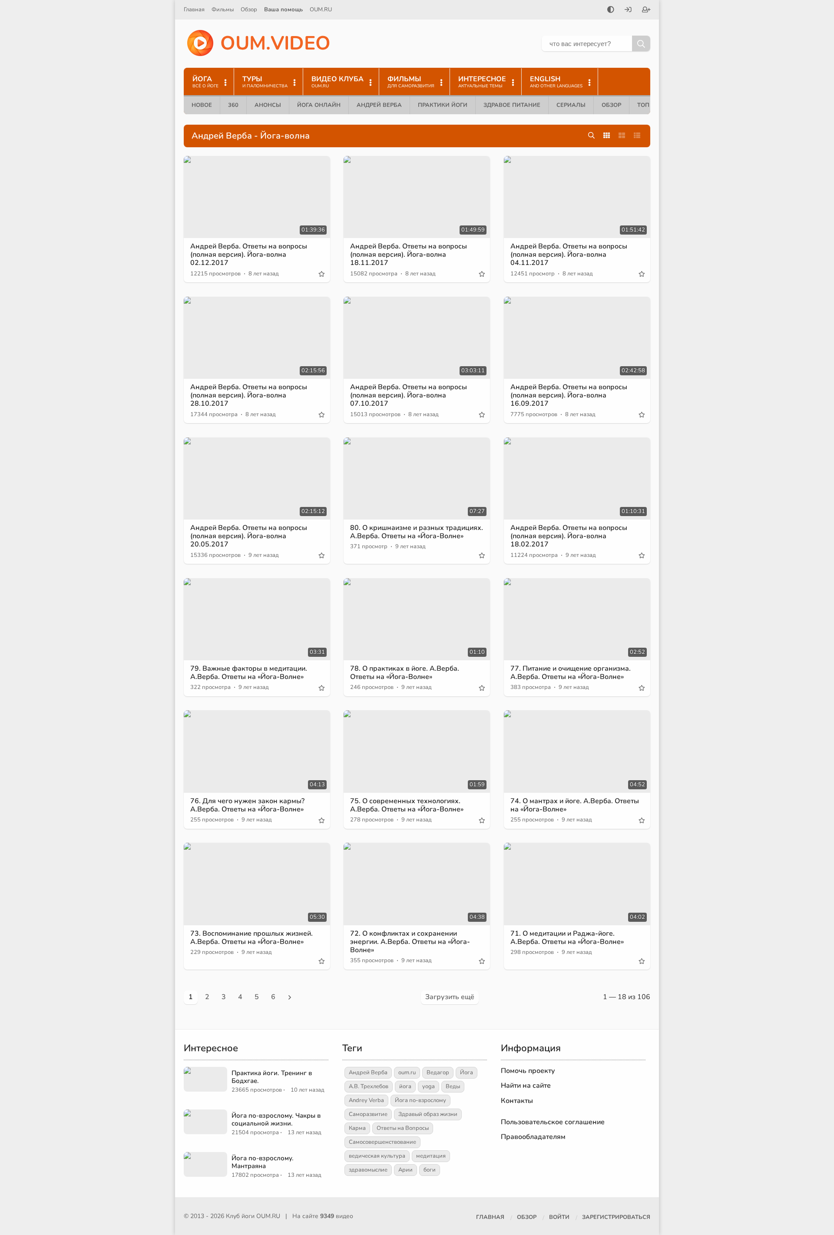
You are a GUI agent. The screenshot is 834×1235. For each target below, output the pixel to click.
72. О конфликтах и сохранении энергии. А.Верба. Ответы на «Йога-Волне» (410, 942)
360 (233, 105)
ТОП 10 (647, 105)
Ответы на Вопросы (403, 1128)
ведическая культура (377, 1156)
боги (430, 1170)
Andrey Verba (366, 1100)
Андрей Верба (379, 105)
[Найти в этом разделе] (591, 136)
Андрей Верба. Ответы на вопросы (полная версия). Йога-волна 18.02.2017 (568, 536)
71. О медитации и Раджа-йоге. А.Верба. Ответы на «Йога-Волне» (567, 938)
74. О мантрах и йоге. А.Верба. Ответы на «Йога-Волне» (574, 805)
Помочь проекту (528, 1071)
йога (405, 1086)
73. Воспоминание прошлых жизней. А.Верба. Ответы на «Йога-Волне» (251, 938)
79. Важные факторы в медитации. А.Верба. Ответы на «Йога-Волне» (248, 673)
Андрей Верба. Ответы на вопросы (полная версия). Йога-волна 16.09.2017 (568, 395)
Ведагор (438, 1072)
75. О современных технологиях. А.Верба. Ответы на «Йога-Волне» (406, 805)
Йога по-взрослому (420, 1100)
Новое (202, 105)
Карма (357, 1128)
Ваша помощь (283, 9)
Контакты (517, 1101)
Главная (194, 9)
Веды (453, 1086)
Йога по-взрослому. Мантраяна (263, 1162)
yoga (428, 1086)
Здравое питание (511, 105)
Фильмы (223, 9)
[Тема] (610, 10)
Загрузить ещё (449, 997)
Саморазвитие (368, 1114)
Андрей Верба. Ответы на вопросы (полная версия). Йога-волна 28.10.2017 (248, 395)
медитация (431, 1156)
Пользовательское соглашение (553, 1122)
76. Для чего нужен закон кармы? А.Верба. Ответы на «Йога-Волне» (247, 805)
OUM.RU (321, 9)
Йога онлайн (319, 105)
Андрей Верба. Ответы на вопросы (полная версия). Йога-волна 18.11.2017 (408, 255)
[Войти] (628, 10)
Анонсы (268, 105)
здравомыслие (368, 1170)
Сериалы (571, 105)
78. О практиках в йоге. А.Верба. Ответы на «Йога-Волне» (404, 673)
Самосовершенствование (382, 1142)
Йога (466, 1072)
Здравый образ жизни (427, 1114)
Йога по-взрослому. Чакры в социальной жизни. (276, 1119)
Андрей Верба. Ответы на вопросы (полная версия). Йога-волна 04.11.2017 (568, 255)
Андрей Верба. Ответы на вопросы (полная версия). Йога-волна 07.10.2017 (408, 395)
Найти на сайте (526, 1085)
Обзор (249, 9)
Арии (405, 1170)
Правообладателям (533, 1137)
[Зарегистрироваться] (646, 10)
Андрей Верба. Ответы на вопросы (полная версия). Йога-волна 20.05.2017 (248, 536)
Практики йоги (442, 105)
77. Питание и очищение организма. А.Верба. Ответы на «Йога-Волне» (570, 673)
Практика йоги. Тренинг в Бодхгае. (272, 1077)
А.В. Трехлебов (368, 1086)
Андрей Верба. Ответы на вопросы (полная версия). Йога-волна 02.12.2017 (248, 255)
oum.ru (407, 1072)
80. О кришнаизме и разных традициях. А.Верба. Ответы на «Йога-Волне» (416, 532)
